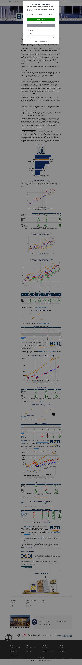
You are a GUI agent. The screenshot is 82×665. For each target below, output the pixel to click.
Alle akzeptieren (41, 19)
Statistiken (39, 14)
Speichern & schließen (41, 25)
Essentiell (31, 14)
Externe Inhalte (49, 14)
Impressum (35, 41)
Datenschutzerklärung (44, 41)
